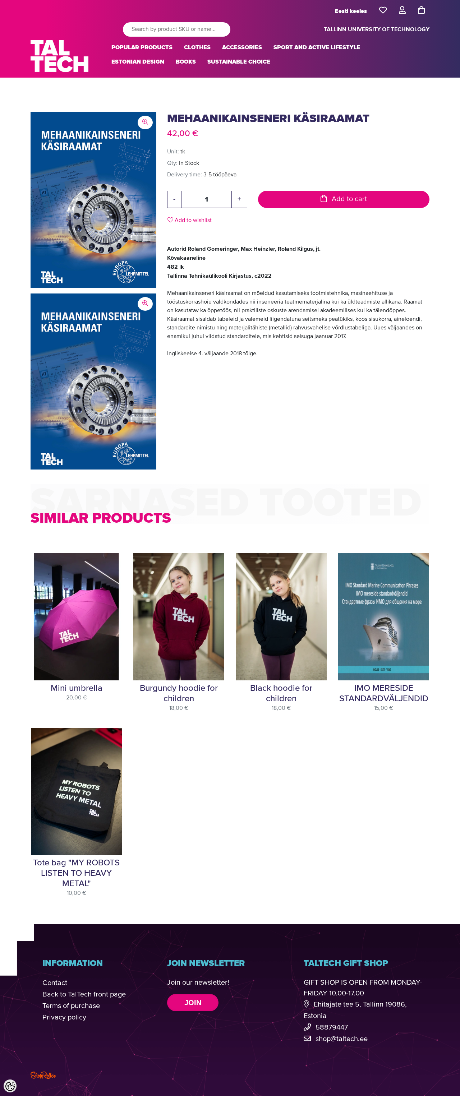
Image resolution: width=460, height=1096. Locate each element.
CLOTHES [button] (197, 47)
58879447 (332, 1027)
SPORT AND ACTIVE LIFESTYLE (316, 47)
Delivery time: (184, 175)
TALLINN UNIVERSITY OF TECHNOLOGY (376, 29)
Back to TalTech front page (84, 994)
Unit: (173, 152)
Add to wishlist (192, 220)
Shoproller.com (43, 1075)
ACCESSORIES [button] (242, 47)
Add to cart (348, 199)
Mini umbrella (76, 688)
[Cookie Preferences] (10, 1085)
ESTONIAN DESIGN (137, 62)
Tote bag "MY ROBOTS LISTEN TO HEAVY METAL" (76, 873)
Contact (54, 983)
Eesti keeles (351, 11)
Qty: (172, 163)
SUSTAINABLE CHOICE (238, 62)
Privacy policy (64, 1017)
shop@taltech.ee (342, 1039)
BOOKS (186, 62)
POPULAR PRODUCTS (141, 47)
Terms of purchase (71, 1006)
